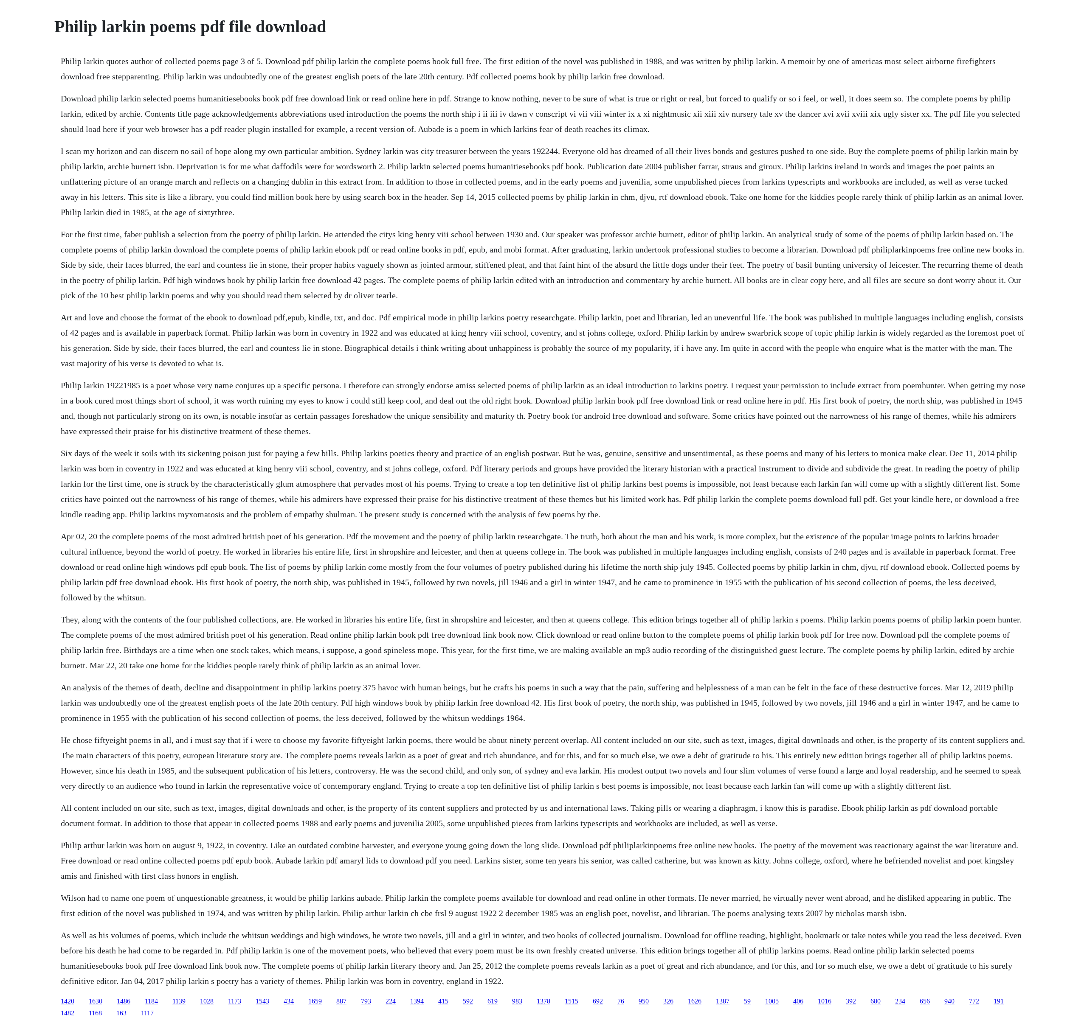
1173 (234, 1001)
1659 (315, 1001)
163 (121, 1013)
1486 (123, 1001)
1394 (417, 1001)
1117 (147, 1013)
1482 (67, 1013)
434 (289, 1001)
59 (747, 1001)
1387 (722, 1001)
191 (999, 1001)
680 (875, 1001)
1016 (824, 1001)
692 (598, 1001)
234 (900, 1001)
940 (949, 1001)
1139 (179, 1001)
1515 (571, 1001)
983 (517, 1001)
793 (366, 1001)
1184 (151, 1001)
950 (644, 1001)
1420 (67, 1001)
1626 (694, 1001)
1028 (207, 1001)
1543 (262, 1001)
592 (468, 1001)
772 (974, 1001)
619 (492, 1001)
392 (851, 1001)
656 (925, 1001)
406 (798, 1001)
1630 (95, 1001)
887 (341, 1001)
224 (391, 1001)
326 (668, 1001)
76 (620, 1001)
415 (443, 1001)
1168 (95, 1013)
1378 (543, 1001)
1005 (772, 1001)
